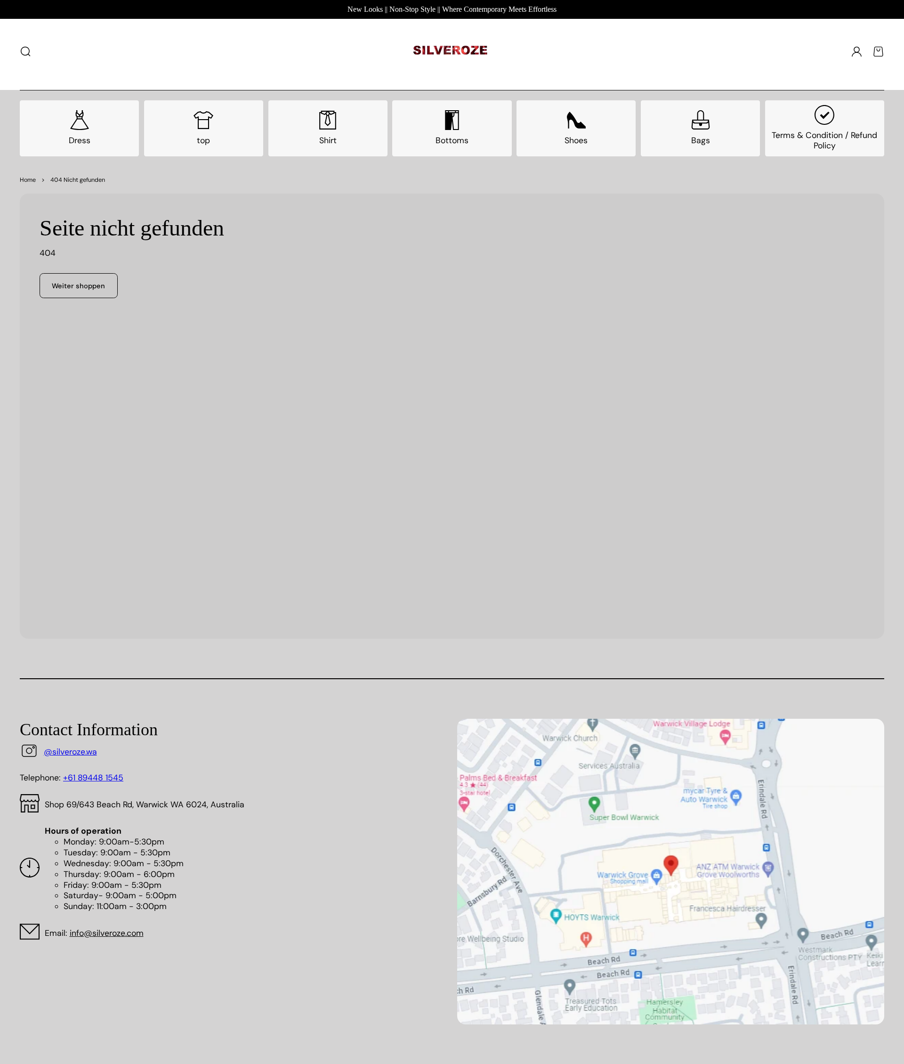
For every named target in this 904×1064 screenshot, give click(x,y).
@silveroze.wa (70, 752)
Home (28, 180)
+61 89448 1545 (93, 777)
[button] (26, 51)
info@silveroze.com (107, 933)
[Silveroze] (450, 51)
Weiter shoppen (78, 286)
